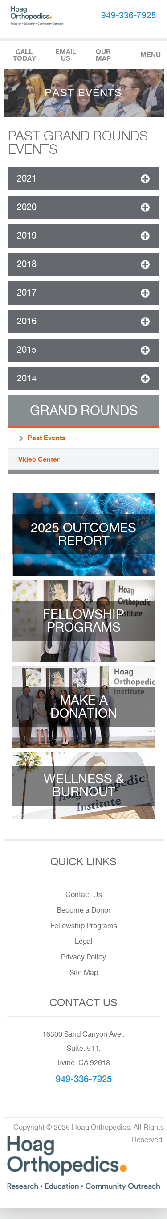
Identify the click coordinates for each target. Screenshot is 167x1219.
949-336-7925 (128, 15)
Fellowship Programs (83, 925)
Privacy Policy (83, 957)
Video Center (39, 459)
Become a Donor (83, 910)
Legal (84, 941)
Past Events (46, 438)
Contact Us (83, 894)
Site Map (83, 972)
